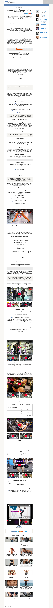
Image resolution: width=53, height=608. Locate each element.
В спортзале (8, 1)
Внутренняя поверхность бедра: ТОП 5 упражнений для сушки (43, 15)
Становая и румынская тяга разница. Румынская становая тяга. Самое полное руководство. (43, 33)
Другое (19, 4)
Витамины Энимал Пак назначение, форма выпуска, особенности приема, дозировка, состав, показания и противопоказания (43, 20)
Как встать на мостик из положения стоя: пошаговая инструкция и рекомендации (43, 28)
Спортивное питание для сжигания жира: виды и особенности (43, 24)
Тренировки (8, 4)
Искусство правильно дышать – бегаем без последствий (43, 11)
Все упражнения (13, 4)
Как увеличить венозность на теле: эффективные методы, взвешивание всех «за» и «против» (44, 37)
